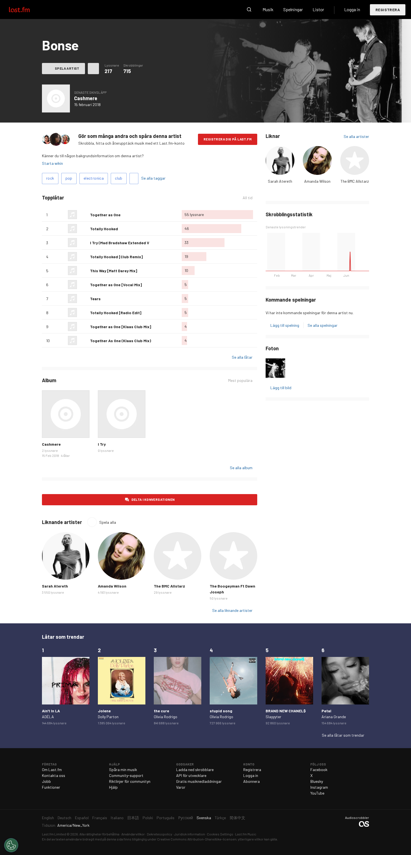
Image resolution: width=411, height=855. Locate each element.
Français (99, 817)
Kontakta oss (53, 775)
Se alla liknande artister (232, 610)
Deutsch (64, 817)
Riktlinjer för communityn (129, 781)
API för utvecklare (191, 775)
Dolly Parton (108, 716)
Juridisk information (189, 834)
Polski (148, 817)
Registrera (387, 9)
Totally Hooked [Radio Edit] (115, 312)
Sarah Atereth (280, 181)
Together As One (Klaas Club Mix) (120, 340)
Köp (50, 429)
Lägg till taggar (133, 178)
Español (82, 817)
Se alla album (241, 467)
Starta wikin (52, 163)
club (118, 178)
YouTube (317, 793)
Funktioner (51, 787)
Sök (249, 9)
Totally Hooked (104, 228)
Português (165, 817)
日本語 (133, 817)
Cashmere (85, 98)
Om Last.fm (52, 769)
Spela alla (107, 522)
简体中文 (237, 817)
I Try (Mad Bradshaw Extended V (119, 242)
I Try (102, 444)
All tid (250, 198)
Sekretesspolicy (159, 834)
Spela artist (67, 68)
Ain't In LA (51, 710)
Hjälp (113, 787)
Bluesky (316, 781)
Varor (180, 787)
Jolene (104, 710)
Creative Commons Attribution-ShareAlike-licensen (196, 839)
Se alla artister (356, 136)
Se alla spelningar (322, 325)
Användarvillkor (133, 834)
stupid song (221, 710)
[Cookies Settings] (11, 845)
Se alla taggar (153, 178)
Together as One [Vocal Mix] (116, 284)
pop (68, 178)
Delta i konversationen (153, 499)
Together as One (105, 214)
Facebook (318, 769)
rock (50, 178)
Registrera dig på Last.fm (228, 139)
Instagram (319, 787)
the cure (161, 710)
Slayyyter (273, 716)
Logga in (352, 9)
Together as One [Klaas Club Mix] (120, 326)
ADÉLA (48, 716)
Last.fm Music (245, 834)
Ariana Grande (334, 716)
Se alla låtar (242, 357)
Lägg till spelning (284, 325)
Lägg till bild (280, 387)
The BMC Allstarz (355, 181)
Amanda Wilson (317, 181)
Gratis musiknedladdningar (199, 781)
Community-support (126, 775)
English (48, 817)
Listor (318, 9)
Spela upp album (56, 98)
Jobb (46, 781)
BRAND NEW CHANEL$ (286, 710)
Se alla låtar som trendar (343, 735)
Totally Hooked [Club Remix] (116, 256)
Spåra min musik (123, 769)
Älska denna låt (83, 214)
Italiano (117, 817)
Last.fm (25, 9)
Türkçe (220, 817)
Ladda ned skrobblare (195, 769)
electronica (94, 178)
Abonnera (251, 781)
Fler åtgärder (93, 68)
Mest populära (240, 380)
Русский (185, 817)
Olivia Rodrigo (165, 716)
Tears (95, 298)
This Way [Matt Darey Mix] (113, 270)
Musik (268, 9)
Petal (326, 710)
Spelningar (293, 9)
